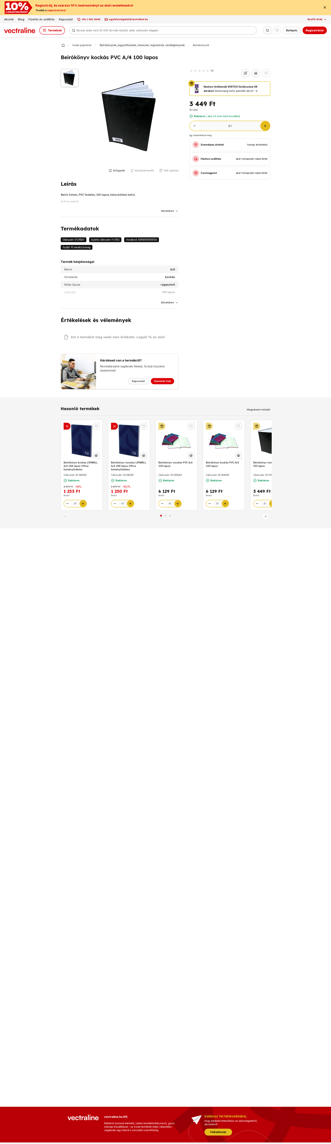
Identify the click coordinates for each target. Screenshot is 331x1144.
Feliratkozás (218, 1132)
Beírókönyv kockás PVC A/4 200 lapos (222, 464)
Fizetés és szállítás (41, 19)
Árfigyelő (119, 170)
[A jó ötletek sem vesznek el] (67, 426)
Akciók (9, 19)
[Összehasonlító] (256, 73)
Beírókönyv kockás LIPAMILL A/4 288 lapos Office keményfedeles (81, 466)
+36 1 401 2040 (91, 19)
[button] (65, 516)
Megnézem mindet (258, 409)
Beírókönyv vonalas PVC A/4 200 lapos (175, 464)
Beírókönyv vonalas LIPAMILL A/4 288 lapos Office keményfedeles (128, 466)
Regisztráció (315, 30)
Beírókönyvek (201, 45)
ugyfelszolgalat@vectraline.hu (128, 19)
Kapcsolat (66, 19)
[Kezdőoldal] (63, 45)
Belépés (291, 30)
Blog (21, 19)
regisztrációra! (56, 10)
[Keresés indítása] (73, 30)
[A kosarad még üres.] (267, 30)
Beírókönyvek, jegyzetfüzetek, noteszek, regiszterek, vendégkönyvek (142, 45)
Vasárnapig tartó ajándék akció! (234, 90)
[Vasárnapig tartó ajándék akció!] (161, 426)
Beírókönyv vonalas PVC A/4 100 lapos (270, 464)
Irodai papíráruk (82, 45)
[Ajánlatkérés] (245, 73)
